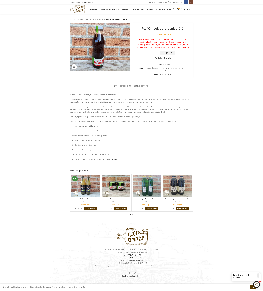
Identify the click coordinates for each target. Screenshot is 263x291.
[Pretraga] (174, 9)
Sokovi (101, 19)
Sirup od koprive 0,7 (147, 199)
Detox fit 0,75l (85, 199)
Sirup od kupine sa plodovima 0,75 (177, 199)
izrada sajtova (127, 276)
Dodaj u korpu (167, 53)
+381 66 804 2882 (134, 258)
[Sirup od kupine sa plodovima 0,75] (177, 186)
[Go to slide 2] (132, 214)
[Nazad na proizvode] (189, 19)
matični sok (163, 68)
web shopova (137, 276)
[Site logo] (77, 9)
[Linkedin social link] (168, 74)
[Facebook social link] (186, 2)
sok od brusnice (166, 71)
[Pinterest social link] (165, 74)
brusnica (148, 68)
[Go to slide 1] (130, 214)
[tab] (115, 85)
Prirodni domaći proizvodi (87, 19)
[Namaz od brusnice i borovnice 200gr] (116, 186)
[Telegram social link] (170, 74)
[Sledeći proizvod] (192, 19)
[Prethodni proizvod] (187, 19)
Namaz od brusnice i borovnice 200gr (116, 199)
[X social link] (163, 74)
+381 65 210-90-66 (134, 255)
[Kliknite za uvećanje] (74, 66)
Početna (73, 19)
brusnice (155, 68)
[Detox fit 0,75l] (85, 186)
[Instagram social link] (191, 2)
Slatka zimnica (116, 202)
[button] (90, 208)
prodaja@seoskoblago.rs (88, 2)
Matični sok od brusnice (176, 68)
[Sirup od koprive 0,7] (147, 186)
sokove (114, 159)
